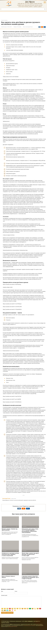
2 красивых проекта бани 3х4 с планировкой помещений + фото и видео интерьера (30, 577)
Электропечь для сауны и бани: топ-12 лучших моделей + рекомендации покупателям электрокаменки (30, 530)
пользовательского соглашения (29, 625)
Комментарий (4, 595)
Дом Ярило (30, 1)
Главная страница (4, 20)
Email (16, 591)
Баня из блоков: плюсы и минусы (8, 577)
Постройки (19, 26)
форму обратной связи (12, 626)
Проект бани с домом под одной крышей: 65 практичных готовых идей (30, 554)
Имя (2, 591)
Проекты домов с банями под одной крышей (9, 529)
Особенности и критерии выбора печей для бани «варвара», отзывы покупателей (10, 554)
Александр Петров (6, 498)
